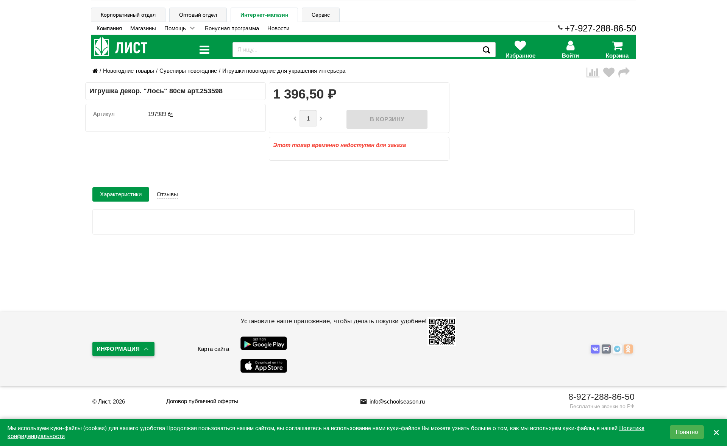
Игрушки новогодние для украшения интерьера (283, 70)
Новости (278, 28)
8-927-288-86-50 (601, 397)
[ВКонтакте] (596, 349)
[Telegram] (618, 349)
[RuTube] (607, 349)
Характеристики (121, 194)
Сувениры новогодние (188, 70)
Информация (118, 349)
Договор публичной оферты (202, 401)
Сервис (321, 15)
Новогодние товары (128, 70)
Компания (109, 28)
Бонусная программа (232, 28)
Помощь (175, 28)
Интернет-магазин (264, 15)
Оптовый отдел (198, 15)
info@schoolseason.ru (392, 401)
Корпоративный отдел (128, 15)
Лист (104, 401)
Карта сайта (213, 349)
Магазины (143, 28)
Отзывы (167, 194)
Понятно (687, 432)
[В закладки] (610, 72)
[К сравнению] (595, 72)
